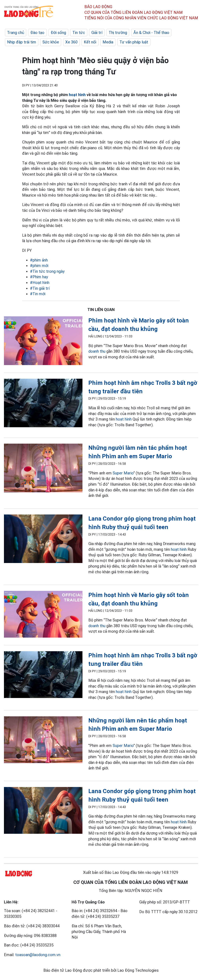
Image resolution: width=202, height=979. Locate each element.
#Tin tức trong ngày (47, 271)
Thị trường (118, 32)
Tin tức (78, 32)
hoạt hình (77, 94)
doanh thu (96, 351)
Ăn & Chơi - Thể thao (151, 32)
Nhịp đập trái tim (21, 42)
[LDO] (43, 341)
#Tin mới (37, 293)
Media (108, 42)
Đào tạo (37, 32)
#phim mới (39, 265)
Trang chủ (15, 32)
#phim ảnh (39, 260)
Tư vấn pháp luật (134, 42)
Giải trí (96, 32)
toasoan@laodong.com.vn (37, 954)
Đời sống (58, 32)
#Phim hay (39, 276)
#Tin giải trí (40, 288)
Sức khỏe (50, 42)
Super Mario (123, 473)
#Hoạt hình (39, 282)
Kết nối (90, 42)
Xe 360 (71, 42)
